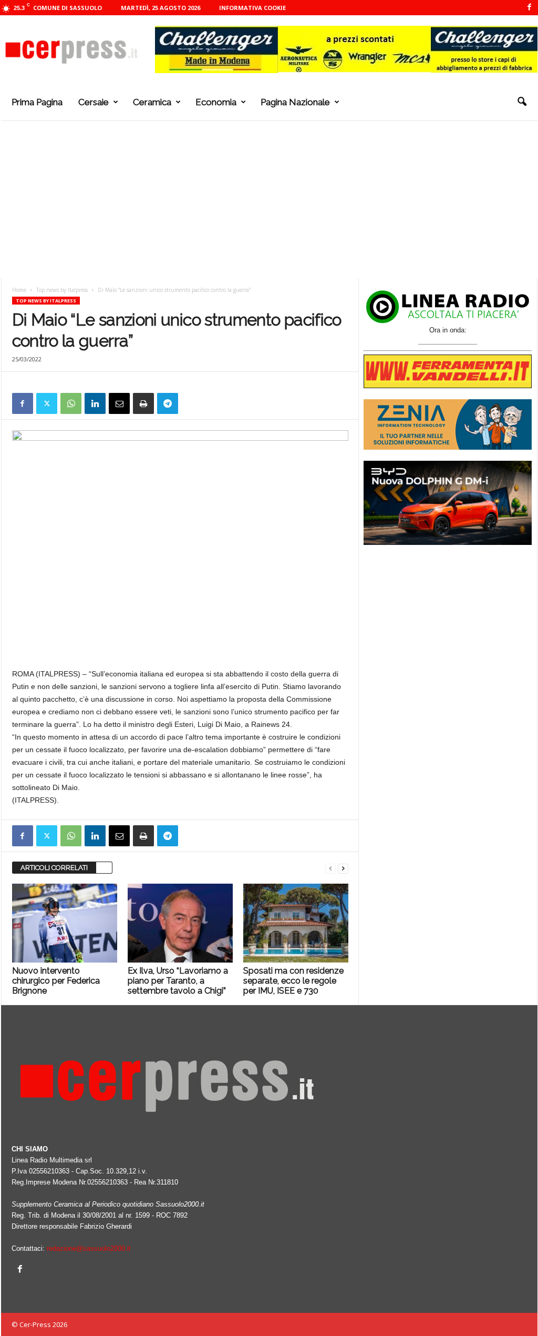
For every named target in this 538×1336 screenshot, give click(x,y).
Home (19, 289)
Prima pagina (37, 102)
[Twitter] (46, 403)
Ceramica (152, 102)
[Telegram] (167, 403)
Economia (215, 102)
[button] (521, 102)
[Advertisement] (269, 199)
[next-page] (343, 868)
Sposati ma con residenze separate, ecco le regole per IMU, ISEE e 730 (293, 981)
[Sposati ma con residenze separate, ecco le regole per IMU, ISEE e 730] (295, 923)
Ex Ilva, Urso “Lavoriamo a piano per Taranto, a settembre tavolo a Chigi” (178, 981)
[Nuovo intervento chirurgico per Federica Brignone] (64, 923)
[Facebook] (529, 7)
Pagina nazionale (295, 102)
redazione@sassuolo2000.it (89, 1248)
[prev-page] (330, 868)
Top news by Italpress (62, 289)
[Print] (143, 403)
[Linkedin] (95, 403)
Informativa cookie (252, 8)
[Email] (119, 403)
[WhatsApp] (70, 403)
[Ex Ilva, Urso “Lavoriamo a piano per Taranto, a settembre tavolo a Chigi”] (180, 923)
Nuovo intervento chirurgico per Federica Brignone (56, 981)
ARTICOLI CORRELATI (54, 868)
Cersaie (93, 102)
